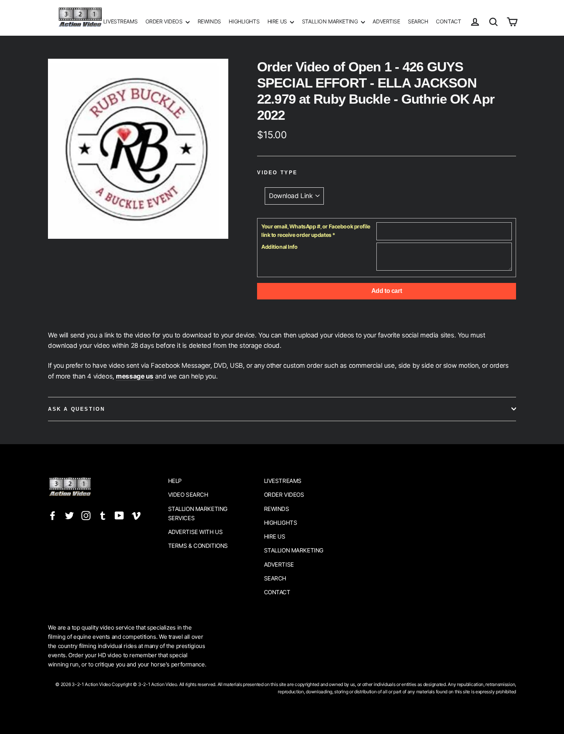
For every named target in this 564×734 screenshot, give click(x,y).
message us (134, 376)
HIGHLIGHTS (244, 21)
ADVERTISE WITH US (195, 532)
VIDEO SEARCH (188, 494)
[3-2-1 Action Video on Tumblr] (102, 515)
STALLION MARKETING (330, 21)
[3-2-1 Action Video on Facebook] (52, 515)
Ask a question (76, 409)
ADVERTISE (386, 21)
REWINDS (209, 21)
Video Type (277, 172)
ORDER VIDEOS (164, 21)
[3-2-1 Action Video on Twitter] (69, 515)
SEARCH (418, 21)
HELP (175, 480)
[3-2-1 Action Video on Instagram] (86, 515)
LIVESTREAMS (120, 21)
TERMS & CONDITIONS (198, 545)
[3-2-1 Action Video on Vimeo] (136, 515)
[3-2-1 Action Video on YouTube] (119, 515)
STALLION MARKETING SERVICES (198, 513)
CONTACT (448, 21)
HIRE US (278, 21)
